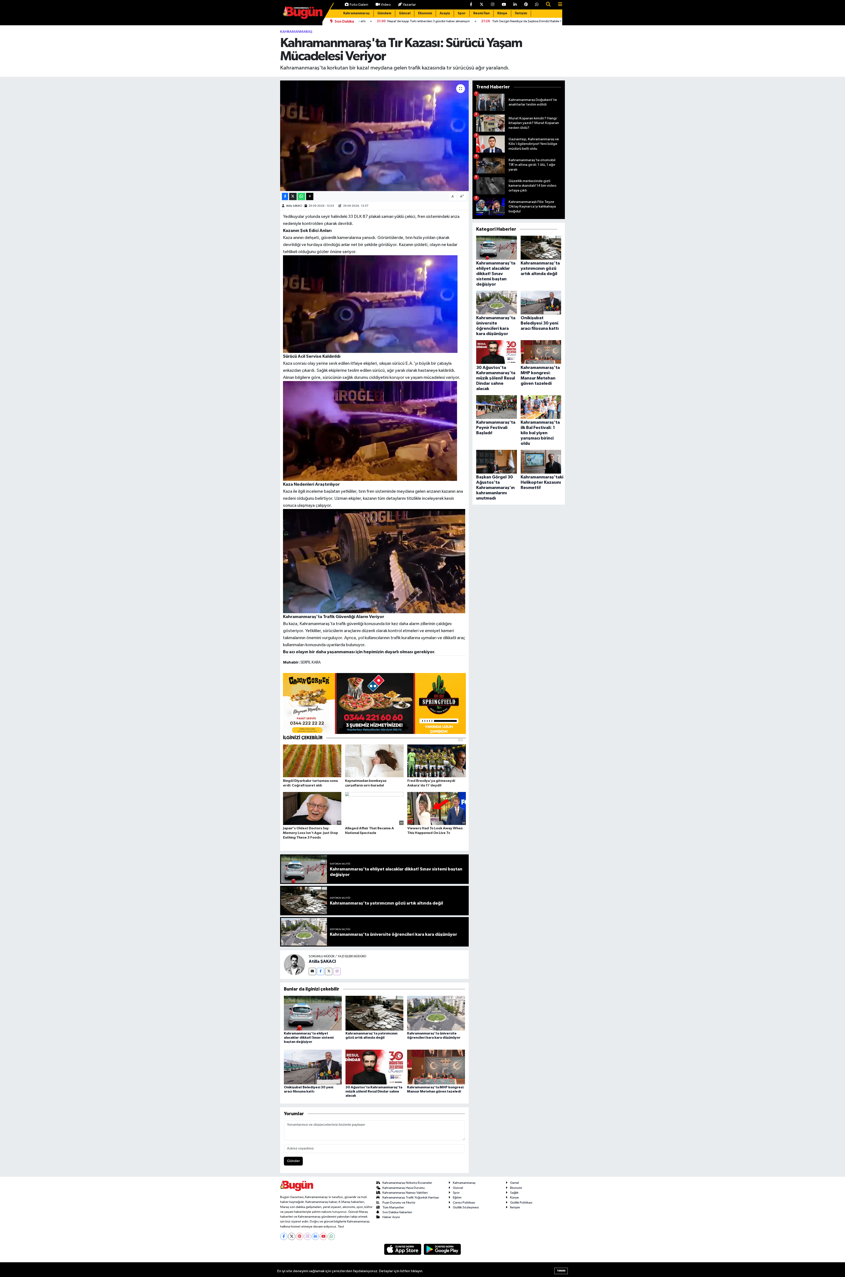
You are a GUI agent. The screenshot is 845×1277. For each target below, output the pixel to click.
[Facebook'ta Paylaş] (285, 196)
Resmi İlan (481, 13)
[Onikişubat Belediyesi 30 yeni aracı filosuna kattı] (313, 1067)
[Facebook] (320, 971)
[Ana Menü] (558, 4)
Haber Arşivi (391, 1217)
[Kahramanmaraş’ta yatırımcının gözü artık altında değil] (374, 1013)
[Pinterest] (299, 1236)
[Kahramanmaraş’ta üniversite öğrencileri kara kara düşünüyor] (436, 1013)
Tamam (561, 1271)
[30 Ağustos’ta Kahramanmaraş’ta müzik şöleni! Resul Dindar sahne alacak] (374, 1067)
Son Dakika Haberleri (397, 1212)
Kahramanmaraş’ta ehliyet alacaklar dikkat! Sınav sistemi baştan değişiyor (309, 1037)
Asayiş (445, 13)
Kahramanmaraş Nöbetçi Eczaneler (407, 1182)
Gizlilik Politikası (521, 1202)
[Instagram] (337, 971)
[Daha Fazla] (309, 196)
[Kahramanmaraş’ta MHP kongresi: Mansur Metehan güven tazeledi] (436, 1067)
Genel (514, 1182)
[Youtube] (323, 1236)
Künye (502, 13)
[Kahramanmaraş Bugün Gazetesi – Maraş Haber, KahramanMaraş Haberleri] (302, 12)
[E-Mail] (312, 971)
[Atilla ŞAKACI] (294, 964)
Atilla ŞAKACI (294, 205)
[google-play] (442, 1249)
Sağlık (514, 1192)
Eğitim (457, 1197)
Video (386, 5)
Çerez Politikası (464, 1202)
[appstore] (403, 1249)
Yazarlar (409, 5)
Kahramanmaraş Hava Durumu (403, 1187)
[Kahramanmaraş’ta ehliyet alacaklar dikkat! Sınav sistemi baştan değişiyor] (313, 1013)
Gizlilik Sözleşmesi (466, 1207)
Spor (462, 13)
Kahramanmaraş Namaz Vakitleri (405, 1192)
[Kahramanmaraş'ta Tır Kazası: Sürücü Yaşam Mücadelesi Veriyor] (374, 135)
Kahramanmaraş (356, 13)
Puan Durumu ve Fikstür (398, 1202)
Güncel (404, 13)
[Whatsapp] (331, 1236)
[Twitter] (328, 971)
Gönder (293, 1161)
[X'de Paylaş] (293, 196)
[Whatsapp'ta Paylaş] (301, 196)
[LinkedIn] (315, 1236)
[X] (291, 1236)
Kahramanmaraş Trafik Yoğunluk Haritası (410, 1197)
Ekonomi (425, 13)
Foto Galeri (359, 5)
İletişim (521, 13)
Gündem (384, 13)
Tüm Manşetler (393, 1207)
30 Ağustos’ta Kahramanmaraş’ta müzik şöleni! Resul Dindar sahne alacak (373, 1091)
